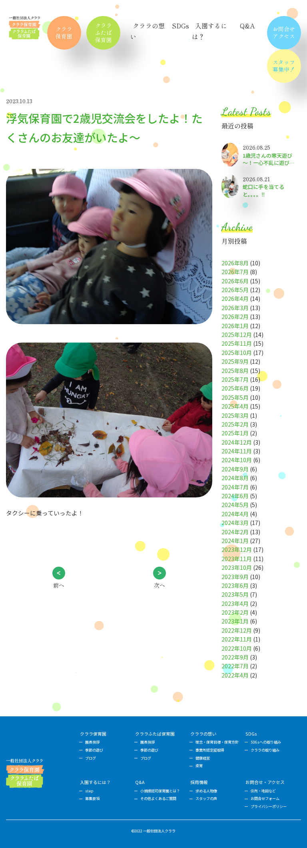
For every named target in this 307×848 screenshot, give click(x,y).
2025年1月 (235, 433)
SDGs (180, 25)
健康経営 (202, 758)
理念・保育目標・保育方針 (217, 742)
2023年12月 (236, 549)
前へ (58, 585)
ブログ (90, 758)
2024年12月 (236, 442)
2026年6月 (235, 281)
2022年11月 (236, 639)
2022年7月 (235, 666)
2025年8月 (235, 371)
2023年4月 (235, 603)
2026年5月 (235, 290)
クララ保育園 (64, 32)
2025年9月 (235, 361)
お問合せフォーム (265, 798)
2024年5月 (235, 505)
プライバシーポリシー (269, 806)
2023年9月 (235, 577)
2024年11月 (236, 451)
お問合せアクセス (284, 32)
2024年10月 (236, 460)
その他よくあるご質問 (158, 798)
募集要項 (92, 798)
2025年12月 (236, 335)
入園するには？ (95, 782)
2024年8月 (235, 478)
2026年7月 (235, 272)
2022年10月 (236, 648)
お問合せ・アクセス (265, 782)
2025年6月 (235, 388)
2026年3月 (235, 308)
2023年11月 (236, 559)
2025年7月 (235, 379)
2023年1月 (235, 621)
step (89, 791)
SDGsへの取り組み (266, 742)
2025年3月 (235, 415)
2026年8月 (235, 263)
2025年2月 (235, 424)
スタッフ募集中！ (284, 65)
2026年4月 (235, 299)
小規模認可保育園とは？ (160, 791)
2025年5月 (235, 397)
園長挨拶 (92, 742)
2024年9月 (235, 469)
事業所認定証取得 (209, 750)
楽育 (199, 765)
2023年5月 (235, 594)
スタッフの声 (206, 798)
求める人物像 (206, 791)
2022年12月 (236, 630)
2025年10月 (236, 353)
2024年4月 (235, 514)
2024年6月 (235, 496)
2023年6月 (235, 585)
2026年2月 (235, 317)
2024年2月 (235, 532)
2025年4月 (235, 406)
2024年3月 (235, 523)
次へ (159, 585)
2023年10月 (236, 567)
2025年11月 (236, 343)
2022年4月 (235, 675)
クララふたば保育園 (103, 32)
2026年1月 (235, 326)
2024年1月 (235, 541)
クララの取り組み (265, 750)
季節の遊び (94, 750)
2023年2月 (235, 612)
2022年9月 (235, 657)
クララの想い (203, 734)
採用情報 (199, 782)
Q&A (247, 25)
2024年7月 (235, 487)
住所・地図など (263, 791)
